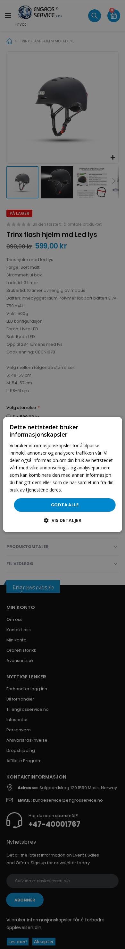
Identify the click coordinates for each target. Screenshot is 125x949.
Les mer (71, 490)
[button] (62, 520)
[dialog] (62, 474)
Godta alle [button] (65, 505)
